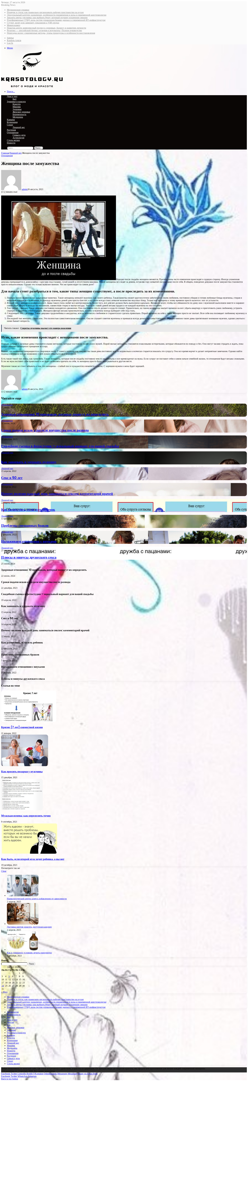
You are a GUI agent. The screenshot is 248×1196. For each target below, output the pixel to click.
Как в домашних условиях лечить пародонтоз (29, 952)
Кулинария (12, 122)
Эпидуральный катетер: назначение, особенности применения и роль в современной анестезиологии (56, 15)
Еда (8, 1025)
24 (3, 986)
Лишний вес (19, 127)
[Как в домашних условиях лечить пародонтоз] (22, 949)
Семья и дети (19, 135)
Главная (5, 153)
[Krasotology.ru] (32, 86)
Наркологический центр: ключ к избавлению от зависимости (37, 898)
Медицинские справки (18, 10)
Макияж (17, 106)
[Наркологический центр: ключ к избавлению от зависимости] (22, 895)
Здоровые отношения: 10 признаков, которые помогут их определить (55, 414)
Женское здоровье (21, 112)
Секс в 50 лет (12, 477)
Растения (11, 130)
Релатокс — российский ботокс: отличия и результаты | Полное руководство (44, 30)
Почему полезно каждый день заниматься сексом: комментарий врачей (57, 493)
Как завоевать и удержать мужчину (28, 462)
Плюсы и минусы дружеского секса (28, 557)
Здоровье (17, 109)
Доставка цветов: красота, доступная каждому (29, 927)
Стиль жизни (13, 140)
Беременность (19, 114)
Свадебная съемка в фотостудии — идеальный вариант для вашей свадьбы (60, 446)
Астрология (18, 137)
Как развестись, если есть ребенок (28, 509)
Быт (15, 99)
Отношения (12, 132)
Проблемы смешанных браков (25, 525)
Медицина (18, 117)
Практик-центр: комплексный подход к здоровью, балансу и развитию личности (46, 28)
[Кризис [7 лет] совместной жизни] (28, 721)
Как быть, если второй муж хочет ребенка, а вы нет (32, 859)
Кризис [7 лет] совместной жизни (22, 727)
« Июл (4, 992)
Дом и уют (12, 96)
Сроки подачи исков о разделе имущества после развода (45, 430)
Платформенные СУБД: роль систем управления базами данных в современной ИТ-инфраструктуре (56, 20)
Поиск (4, 960)
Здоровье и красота (16, 101)
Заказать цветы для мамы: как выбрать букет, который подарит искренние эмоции (47, 17)
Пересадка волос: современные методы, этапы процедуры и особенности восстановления (51, 33)
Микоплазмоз (13, 25)
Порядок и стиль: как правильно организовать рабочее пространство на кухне (45, 12)
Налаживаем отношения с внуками (28, 541)
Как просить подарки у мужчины (22, 771)
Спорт (10, 125)
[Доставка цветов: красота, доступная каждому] (22, 924)
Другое (10, 1022)
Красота (17, 104)
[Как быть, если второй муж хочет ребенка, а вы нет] (29, 853)
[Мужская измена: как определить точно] (22, 809)
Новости (11, 143)
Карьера (11, 119)
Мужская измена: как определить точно (26, 816)
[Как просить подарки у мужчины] (24, 765)
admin (24, 189)
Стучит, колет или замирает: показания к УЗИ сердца (33, 23)
